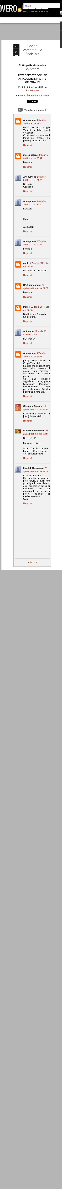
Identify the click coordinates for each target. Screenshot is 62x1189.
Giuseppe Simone (32, 406)
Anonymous (32, 90)
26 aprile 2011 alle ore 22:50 (34, 202)
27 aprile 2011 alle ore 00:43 (34, 242)
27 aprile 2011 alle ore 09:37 (35, 286)
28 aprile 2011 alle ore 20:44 (35, 432)
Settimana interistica (38, 95)
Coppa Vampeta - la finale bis (32, 50)
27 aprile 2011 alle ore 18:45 (36, 332)
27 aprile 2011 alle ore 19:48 (34, 354)
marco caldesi (30, 154)
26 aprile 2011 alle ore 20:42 (35, 156)
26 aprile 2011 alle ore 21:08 (34, 178)
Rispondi (27, 145)
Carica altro (32, 562)
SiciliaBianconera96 (33, 430)
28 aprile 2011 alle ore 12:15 (35, 407)
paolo (26, 263)
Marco (26, 306)
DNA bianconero (32, 284)
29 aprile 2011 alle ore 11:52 (35, 469)
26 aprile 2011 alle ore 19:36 (34, 121)
